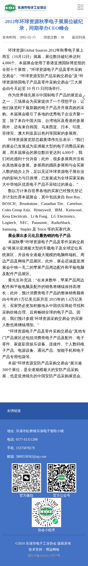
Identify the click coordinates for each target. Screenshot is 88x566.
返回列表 (79, 37)
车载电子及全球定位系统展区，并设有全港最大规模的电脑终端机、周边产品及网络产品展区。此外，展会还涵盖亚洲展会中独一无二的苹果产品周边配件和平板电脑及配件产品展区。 (43, 261)
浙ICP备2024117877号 (44, 555)
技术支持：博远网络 (44, 549)
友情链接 (14, 411)
